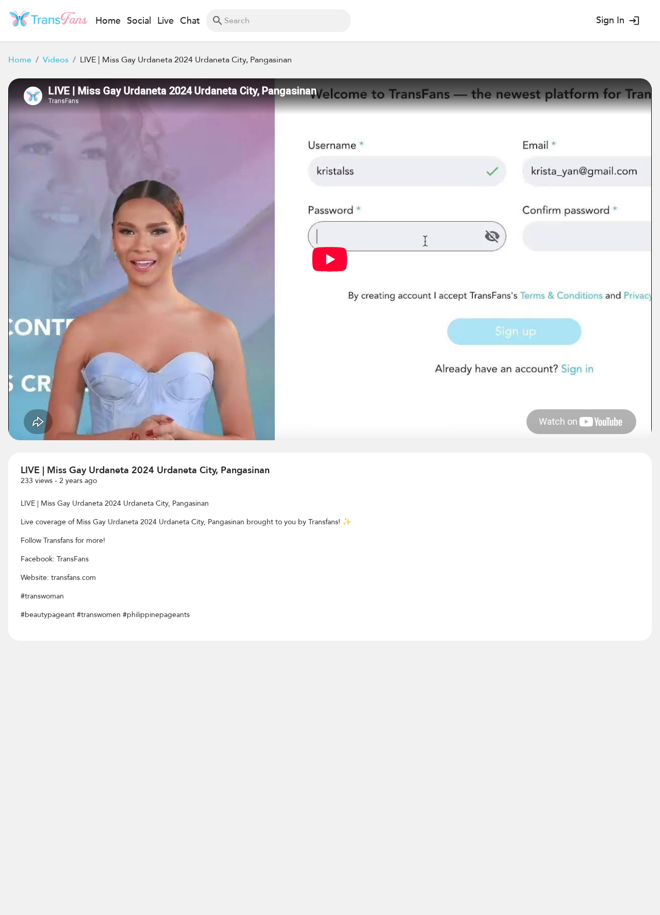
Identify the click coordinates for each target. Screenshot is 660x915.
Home (19, 59)
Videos (56, 59)
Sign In (610, 20)
